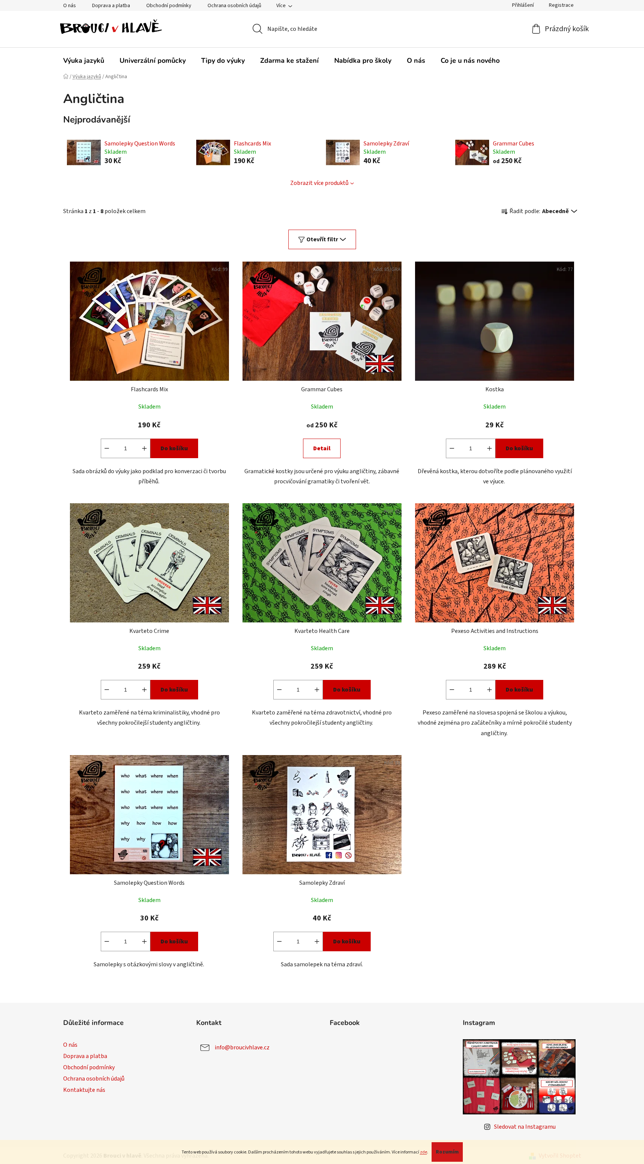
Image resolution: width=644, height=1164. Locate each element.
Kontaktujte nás (84, 1090)
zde (423, 1152)
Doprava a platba (111, 5)
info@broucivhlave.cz (242, 1047)
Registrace (561, 5)
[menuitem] (84, 60)
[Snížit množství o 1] (106, 448)
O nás (69, 5)
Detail (321, 448)
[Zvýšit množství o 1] (144, 448)
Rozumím (447, 1152)
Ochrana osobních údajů (234, 5)
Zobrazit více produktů (319, 183)
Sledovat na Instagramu (525, 1127)
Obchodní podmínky (168, 5)
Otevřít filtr (322, 239)
